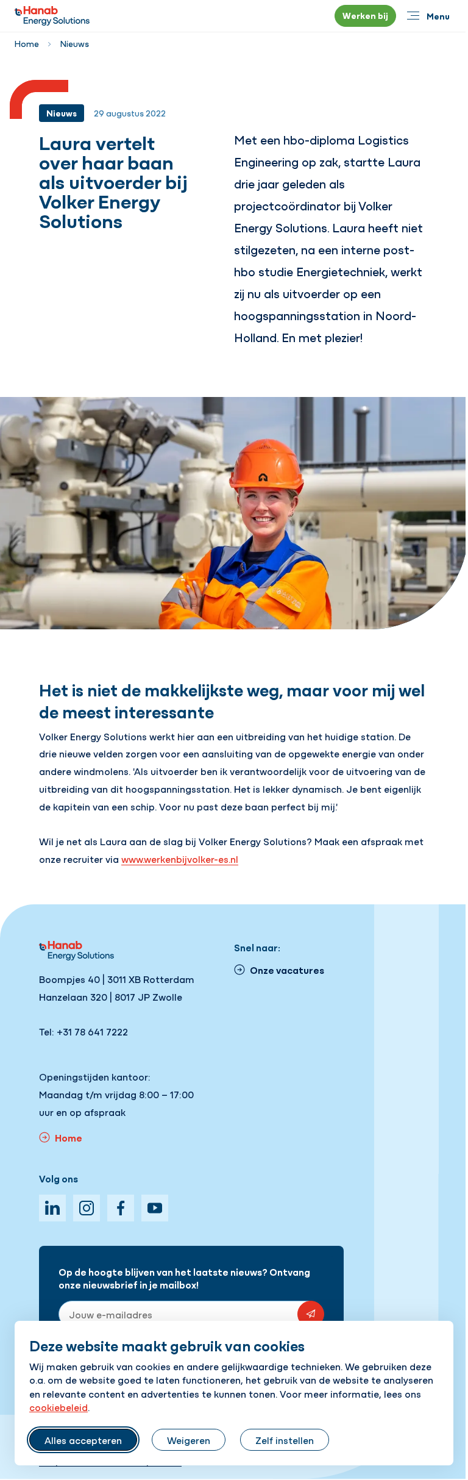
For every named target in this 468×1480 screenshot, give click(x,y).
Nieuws (74, 43)
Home (27, 43)
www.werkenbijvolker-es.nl (179, 858)
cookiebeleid (58, 1407)
